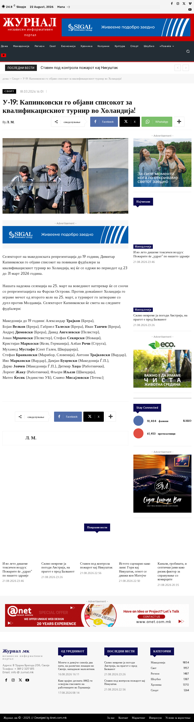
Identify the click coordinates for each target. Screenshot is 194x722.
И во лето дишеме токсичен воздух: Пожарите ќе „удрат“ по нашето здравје (161, 254)
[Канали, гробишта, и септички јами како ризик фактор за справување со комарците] (174, 547)
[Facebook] (172, 4)
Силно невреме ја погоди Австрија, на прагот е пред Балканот (160, 317)
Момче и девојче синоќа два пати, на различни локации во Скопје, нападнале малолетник (76, 666)
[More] (179, 122)
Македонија (143, 246)
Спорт (9, 91)
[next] (186, 68)
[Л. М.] (14, 438)
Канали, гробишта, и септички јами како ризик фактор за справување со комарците (172, 571)
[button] (188, 51)
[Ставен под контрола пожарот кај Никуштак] (97, 547)
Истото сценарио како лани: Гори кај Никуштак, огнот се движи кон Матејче (134, 569)
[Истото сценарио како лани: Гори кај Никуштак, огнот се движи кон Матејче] (136, 547)
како (187, 420)
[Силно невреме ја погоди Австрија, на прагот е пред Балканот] (162, 289)
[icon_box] (63, 7)
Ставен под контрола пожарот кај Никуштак (96, 565)
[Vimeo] (190, 4)
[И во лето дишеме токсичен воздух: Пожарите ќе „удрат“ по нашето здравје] (162, 226)
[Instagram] (178, 4)
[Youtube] (190, 10)
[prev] (178, 68)
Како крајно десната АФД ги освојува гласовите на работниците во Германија (75, 684)
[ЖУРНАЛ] (29, 22)
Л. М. (10, 122)
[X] (184, 4)
